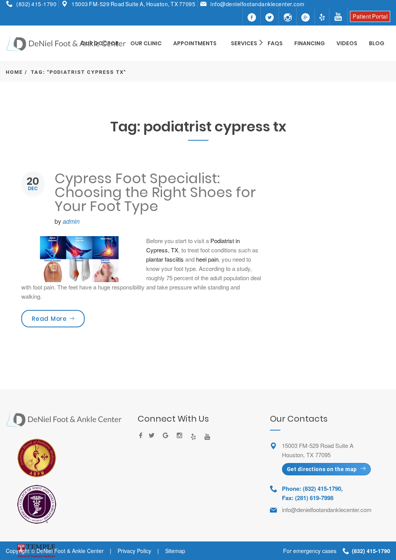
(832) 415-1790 (36, 4)
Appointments (195, 43)
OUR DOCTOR (100, 43)
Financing (309, 43)
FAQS (275, 43)
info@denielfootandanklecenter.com (257, 4)
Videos (346, 43)
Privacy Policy (134, 551)
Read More (58, 318)
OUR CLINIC (146, 43)
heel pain (207, 259)
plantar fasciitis (165, 259)
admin (71, 221)
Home (14, 72)
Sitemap (175, 551)
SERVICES (244, 43)
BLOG (376, 43)
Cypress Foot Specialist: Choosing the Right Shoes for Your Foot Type (155, 192)
